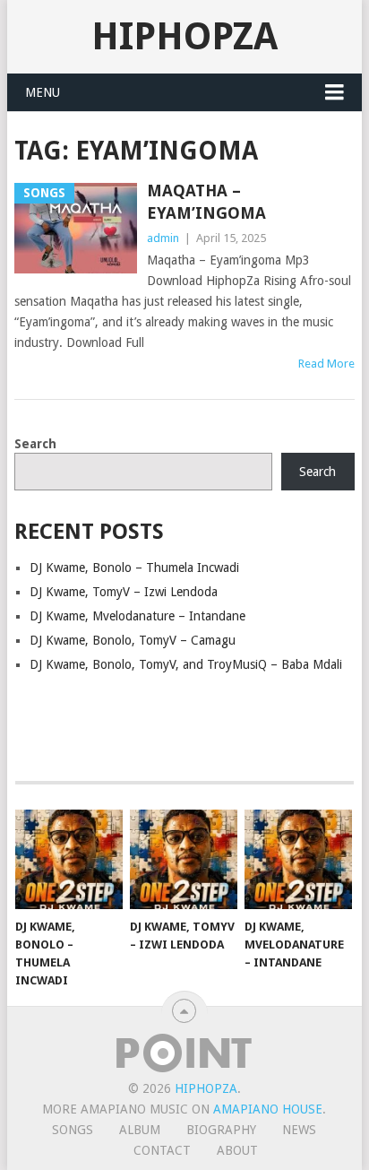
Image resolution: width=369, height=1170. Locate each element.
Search (35, 444)
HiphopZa (184, 36)
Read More (326, 363)
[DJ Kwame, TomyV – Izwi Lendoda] (183, 860)
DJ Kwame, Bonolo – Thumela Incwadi (134, 567)
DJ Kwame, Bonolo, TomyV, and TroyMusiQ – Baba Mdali (186, 664)
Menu (42, 92)
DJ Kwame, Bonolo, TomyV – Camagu (133, 640)
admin (163, 238)
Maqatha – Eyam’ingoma (206, 201)
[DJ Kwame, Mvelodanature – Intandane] (298, 860)
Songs (72, 1129)
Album (139, 1129)
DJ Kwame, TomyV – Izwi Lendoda (124, 592)
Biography (221, 1129)
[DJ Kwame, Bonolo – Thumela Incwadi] (69, 860)
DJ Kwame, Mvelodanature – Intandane (137, 616)
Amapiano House (267, 1109)
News (299, 1129)
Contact (162, 1150)
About (237, 1150)
